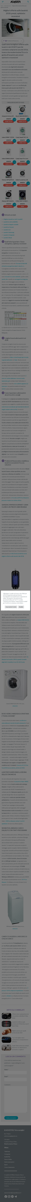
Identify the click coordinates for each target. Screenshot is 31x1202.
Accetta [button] (21, 607)
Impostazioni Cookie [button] (11, 607)
